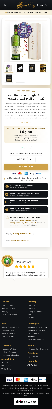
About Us (31, 305)
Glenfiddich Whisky (20, 241)
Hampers (31, 336)
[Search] (37, 5)
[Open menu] (6, 5)
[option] (26, 268)
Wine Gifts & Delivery (10, 327)
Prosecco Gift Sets (8, 349)
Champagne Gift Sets (36, 330)
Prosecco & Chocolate (10, 355)
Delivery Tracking (8, 308)
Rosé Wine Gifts (7, 336)
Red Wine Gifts (7, 330)
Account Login (7, 305)
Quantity (20, 159)
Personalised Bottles (35, 339)
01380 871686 (25, 220)
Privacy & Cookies (34, 312)
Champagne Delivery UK (37, 327)
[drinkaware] (26, 401)
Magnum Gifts (33, 333)
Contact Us (31, 308)
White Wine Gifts (8, 333)
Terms (29, 315)
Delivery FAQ (6, 312)
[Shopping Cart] (42, 5)
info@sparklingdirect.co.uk (23, 223)
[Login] (46, 5)
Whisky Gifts (6, 366)
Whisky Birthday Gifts (22, 234)
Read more (26, 122)
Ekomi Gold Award (9, 315)
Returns (30, 318)
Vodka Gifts (6, 369)
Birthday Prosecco (8, 352)
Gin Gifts (5, 363)
